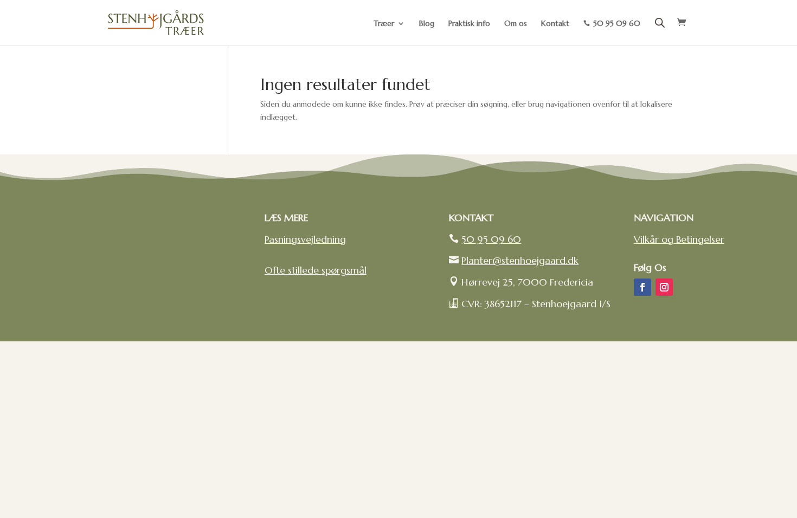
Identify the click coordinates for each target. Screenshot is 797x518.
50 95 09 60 (491, 239)
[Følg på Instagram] (664, 287)
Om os (515, 24)
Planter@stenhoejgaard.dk (520, 260)
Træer (384, 24)
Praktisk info (469, 24)
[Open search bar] (659, 22)
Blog (426, 24)
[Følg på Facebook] (642, 287)
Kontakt (555, 24)
